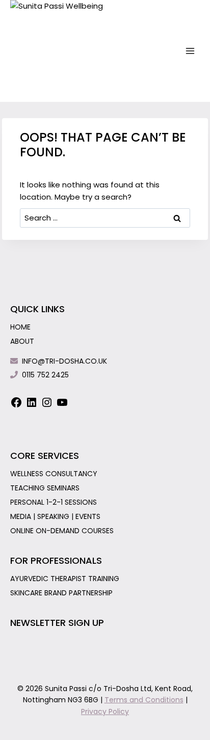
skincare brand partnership (61, 593)
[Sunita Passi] (61, 51)
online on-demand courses (62, 531)
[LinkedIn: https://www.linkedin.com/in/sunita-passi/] (31, 405)
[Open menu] (190, 51)
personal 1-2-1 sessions (53, 502)
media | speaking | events (55, 516)
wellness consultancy (53, 474)
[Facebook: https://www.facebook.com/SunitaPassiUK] (16, 405)
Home (20, 327)
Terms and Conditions (143, 700)
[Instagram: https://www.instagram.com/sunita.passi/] (47, 405)
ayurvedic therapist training (64, 578)
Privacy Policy (105, 711)
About (22, 341)
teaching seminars (45, 488)
